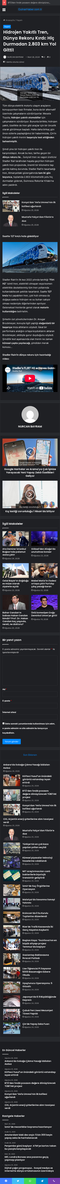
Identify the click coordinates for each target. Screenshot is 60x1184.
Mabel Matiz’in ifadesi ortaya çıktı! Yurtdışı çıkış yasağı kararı (43, 583)
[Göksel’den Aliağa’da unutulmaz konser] (44, 538)
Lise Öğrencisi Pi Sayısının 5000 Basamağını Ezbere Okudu (36, 971)
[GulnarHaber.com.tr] (30, 9)
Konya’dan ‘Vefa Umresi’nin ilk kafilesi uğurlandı (39, 807)
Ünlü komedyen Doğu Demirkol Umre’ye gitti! (44, 614)
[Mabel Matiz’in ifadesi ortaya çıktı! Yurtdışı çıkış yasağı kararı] (44, 570)
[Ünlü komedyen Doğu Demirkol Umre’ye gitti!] (44, 602)
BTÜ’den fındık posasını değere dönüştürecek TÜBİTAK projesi (39, 794)
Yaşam (19, 20)
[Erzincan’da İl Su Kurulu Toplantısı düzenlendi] (11, 917)
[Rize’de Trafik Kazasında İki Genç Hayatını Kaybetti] (11, 931)
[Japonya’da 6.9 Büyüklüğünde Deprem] (11, 1001)
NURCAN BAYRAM (15, 57)
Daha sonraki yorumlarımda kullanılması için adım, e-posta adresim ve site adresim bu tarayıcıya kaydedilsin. (28, 728)
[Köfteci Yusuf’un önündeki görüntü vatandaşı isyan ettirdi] (11, 780)
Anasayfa (9, 20)
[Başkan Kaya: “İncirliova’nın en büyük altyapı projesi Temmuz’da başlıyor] (11, 944)
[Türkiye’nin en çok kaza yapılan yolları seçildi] (11, 848)
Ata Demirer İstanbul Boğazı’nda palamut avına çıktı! (14, 551)
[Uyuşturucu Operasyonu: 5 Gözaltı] (11, 987)
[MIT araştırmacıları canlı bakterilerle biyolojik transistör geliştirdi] (11, 875)
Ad (4, 689)
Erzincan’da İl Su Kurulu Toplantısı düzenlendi (35, 915)
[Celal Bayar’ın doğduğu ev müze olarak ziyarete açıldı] (15, 570)
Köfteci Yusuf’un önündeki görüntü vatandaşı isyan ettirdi (37, 779)
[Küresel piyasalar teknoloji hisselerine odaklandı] (11, 862)
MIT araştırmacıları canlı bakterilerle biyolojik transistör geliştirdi (36, 874)
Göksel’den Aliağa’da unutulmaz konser (43, 550)
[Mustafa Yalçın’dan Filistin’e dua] (10, 220)
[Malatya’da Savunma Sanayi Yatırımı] (11, 903)
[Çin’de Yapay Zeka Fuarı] (11, 1028)
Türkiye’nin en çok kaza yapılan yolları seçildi (35, 846)
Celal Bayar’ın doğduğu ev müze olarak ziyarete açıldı (15, 583)
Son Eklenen (30, 754)
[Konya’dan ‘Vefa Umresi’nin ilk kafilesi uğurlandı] (10, 206)
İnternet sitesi (9, 712)
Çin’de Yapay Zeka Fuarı (35, 1024)
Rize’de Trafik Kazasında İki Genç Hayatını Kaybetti (37, 928)
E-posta (7, 700)
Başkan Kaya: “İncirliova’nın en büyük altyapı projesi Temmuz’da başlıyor (39, 943)
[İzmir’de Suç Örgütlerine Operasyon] (11, 890)
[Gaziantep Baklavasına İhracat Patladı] (11, 959)
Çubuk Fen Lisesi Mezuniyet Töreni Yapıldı (37, 1012)
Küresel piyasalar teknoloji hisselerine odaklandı (37, 859)
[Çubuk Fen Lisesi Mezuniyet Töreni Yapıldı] (11, 1014)
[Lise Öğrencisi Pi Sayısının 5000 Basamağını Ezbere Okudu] (11, 972)
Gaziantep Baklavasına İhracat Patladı (35, 956)
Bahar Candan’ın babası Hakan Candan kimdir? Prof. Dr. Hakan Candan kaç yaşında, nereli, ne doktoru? (15, 618)
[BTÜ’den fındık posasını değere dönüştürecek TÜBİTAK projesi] (11, 795)
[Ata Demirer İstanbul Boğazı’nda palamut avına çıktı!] (15, 538)
